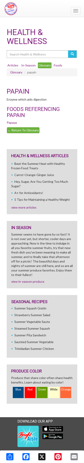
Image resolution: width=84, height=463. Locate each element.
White (54, 389)
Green (42, 389)
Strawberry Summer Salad (32, 315)
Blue (18, 389)
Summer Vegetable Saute (32, 322)
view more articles (24, 207)
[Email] (74, 456)
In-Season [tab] (28, 65)
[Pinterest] (58, 456)
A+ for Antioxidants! (28, 193)
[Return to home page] (42, 8)
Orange (66, 389)
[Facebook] (26, 456)
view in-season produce (27, 281)
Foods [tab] (58, 65)
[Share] (9, 456)
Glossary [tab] (45, 65)
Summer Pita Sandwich (30, 335)
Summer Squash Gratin (30, 308)
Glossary (16, 72)
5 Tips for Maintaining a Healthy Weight (42, 199)
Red (30, 389)
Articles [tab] (12, 65)
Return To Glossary (23, 130)
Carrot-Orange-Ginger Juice (34, 175)
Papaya (12, 122)
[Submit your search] (72, 54)
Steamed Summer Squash (32, 328)
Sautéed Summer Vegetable (34, 342)
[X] (41, 456)
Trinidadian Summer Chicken (34, 349)
